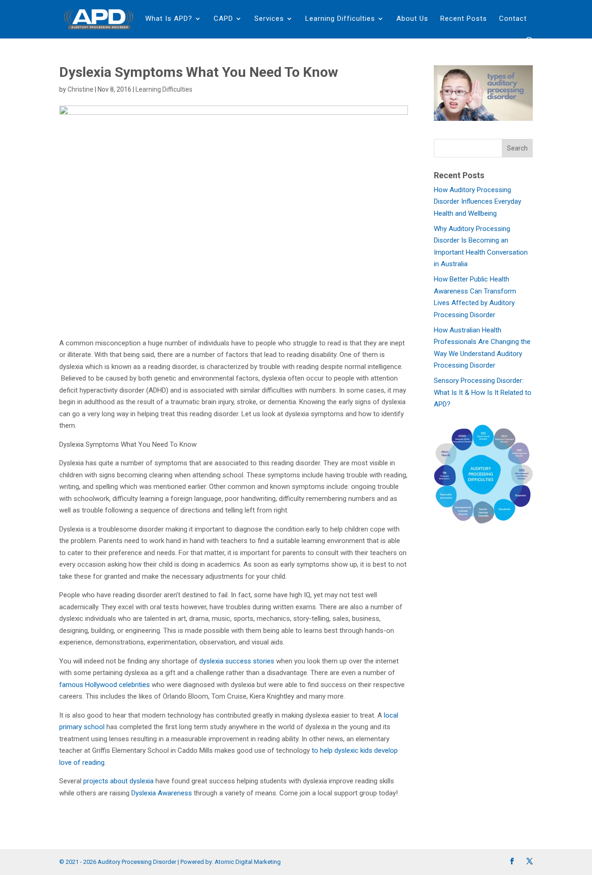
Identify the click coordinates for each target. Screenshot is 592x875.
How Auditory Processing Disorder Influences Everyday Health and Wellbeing (477, 202)
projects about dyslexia (118, 781)
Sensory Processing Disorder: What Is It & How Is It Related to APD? (482, 392)
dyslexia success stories (236, 661)
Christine (80, 89)
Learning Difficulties (340, 19)
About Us (412, 19)
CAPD (223, 19)
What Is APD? (168, 19)
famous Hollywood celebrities (104, 685)
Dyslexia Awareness (161, 793)
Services (269, 19)
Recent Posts (463, 19)
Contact (513, 19)
